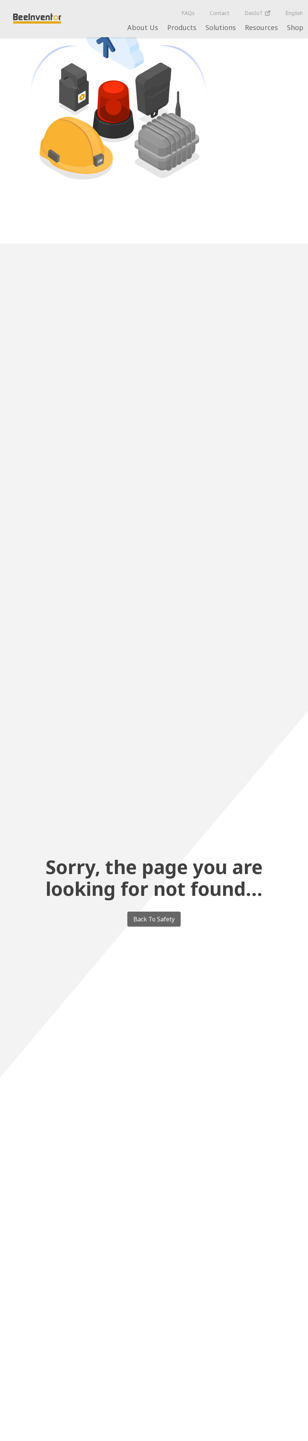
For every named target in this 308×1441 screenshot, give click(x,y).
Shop (295, 27)
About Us (142, 27)
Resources (261, 27)
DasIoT (254, 13)
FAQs (188, 13)
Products (181, 27)
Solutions (220, 27)
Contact (219, 13)
